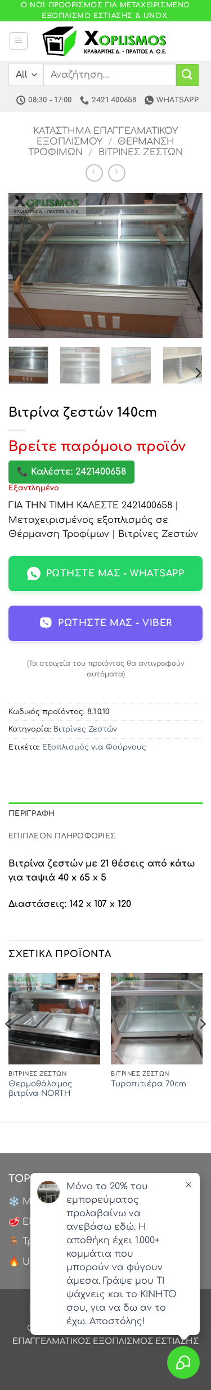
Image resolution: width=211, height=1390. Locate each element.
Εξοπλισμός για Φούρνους (94, 747)
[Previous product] (116, 173)
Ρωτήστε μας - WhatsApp (115, 573)
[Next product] (94, 173)
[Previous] (26, 265)
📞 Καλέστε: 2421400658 (71, 472)
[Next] (184, 265)
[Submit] (187, 75)
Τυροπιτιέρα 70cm (148, 1084)
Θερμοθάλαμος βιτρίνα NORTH (40, 1089)
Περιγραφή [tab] (31, 814)
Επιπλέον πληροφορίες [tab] (61, 836)
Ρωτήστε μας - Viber (115, 623)
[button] (19, 41)
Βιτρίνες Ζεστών (140, 152)
